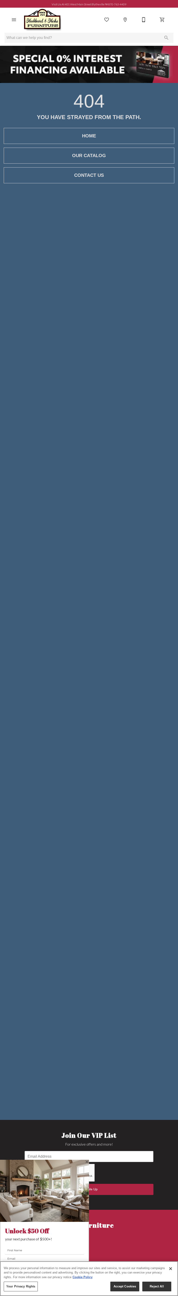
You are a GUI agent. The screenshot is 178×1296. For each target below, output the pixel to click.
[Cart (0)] (162, 19)
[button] (13, 19)
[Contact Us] (143, 19)
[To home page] (42, 20)
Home (89, 135)
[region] (89, 1278)
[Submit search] (166, 38)
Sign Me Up (89, 1189)
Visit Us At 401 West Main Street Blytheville (89, 4)
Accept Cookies (125, 1286)
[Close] (170, 1269)
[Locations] (125, 19)
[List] (106, 19)
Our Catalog (89, 155)
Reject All (157, 1286)
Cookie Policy (82, 1277)
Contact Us (89, 175)
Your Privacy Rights (20, 1286)
